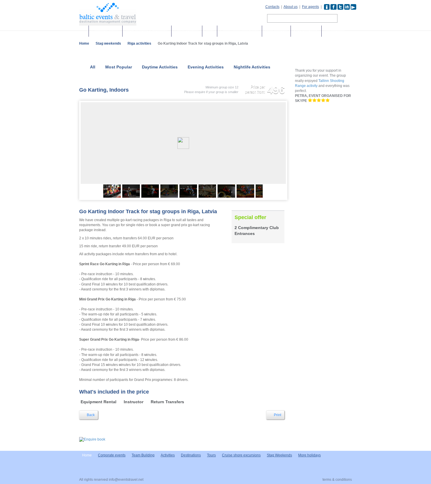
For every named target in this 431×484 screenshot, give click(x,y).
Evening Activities (206, 67)
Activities (168, 455)
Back (90, 415)
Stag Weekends (279, 455)
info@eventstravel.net (126, 480)
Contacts (272, 7)
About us (291, 7)
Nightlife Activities (252, 67)
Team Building (143, 455)
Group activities (186, 31)
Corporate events (105, 31)
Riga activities (139, 43)
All (92, 67)
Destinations (335, 31)
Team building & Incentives (146, 31)
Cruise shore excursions (239, 31)
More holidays (276, 31)
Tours (209, 31)
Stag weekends (306, 31)
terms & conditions (337, 480)
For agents (310, 7)
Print (277, 415)
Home (84, 43)
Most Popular (118, 67)
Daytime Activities (160, 67)
